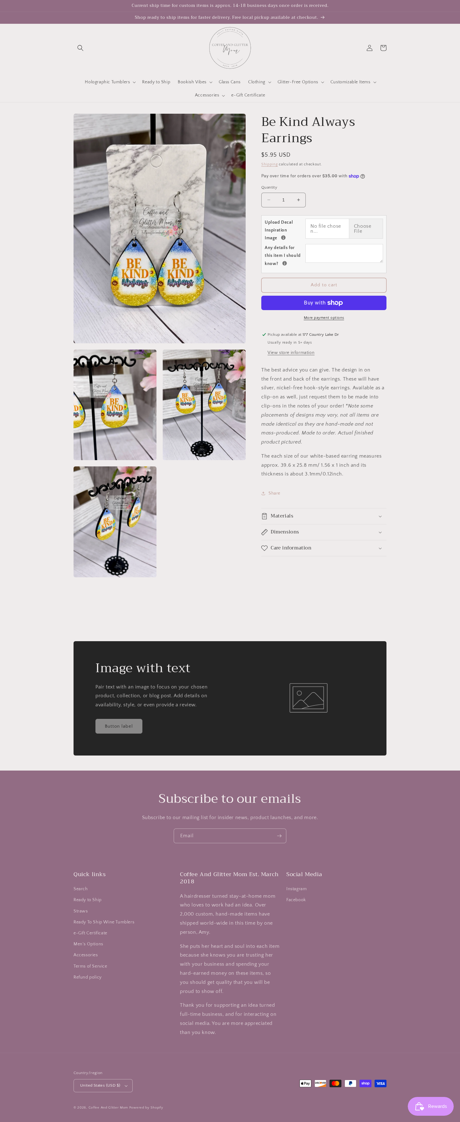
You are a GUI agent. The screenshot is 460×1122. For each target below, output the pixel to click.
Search (81, 888)
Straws (81, 911)
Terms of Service (90, 966)
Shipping (269, 164)
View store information (291, 352)
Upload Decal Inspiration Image (285, 230)
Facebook (296, 899)
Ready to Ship (88, 899)
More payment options (324, 318)
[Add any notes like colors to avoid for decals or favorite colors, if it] (284, 263)
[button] (80, 48)
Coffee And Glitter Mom (108, 1107)
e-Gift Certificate (90, 933)
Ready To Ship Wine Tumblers (104, 922)
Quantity (269, 187)
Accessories (86, 955)
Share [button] (274, 493)
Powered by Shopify (146, 1107)
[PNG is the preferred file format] (283, 237)
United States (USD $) (100, 1085)
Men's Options (88, 944)
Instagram (296, 888)
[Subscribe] (279, 836)
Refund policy (88, 977)
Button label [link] (119, 726)
